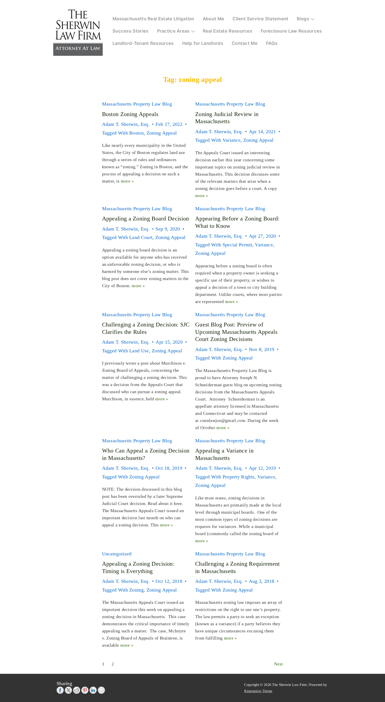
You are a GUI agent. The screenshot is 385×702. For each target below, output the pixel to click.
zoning (136, 590)
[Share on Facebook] (60, 690)
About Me (213, 18)
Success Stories (131, 31)
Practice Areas (173, 31)
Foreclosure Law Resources (291, 31)
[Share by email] (101, 690)
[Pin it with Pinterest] (84, 690)
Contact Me (245, 43)
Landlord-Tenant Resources (143, 43)
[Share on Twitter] (68, 690)
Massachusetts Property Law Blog (137, 104)
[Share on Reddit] (76, 690)
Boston (136, 133)
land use (139, 350)
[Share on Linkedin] (93, 690)
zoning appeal (162, 133)
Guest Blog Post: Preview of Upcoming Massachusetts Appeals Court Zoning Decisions (236, 331)
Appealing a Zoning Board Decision (145, 218)
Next (278, 663)
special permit (237, 244)
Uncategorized (117, 554)
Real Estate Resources (227, 31)
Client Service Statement (260, 18)
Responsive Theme (258, 691)
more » (127, 181)
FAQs (271, 43)
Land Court (140, 237)
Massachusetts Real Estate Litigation (153, 18)
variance (231, 140)
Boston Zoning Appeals (130, 114)
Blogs (303, 18)
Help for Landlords (202, 43)
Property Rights (239, 477)
